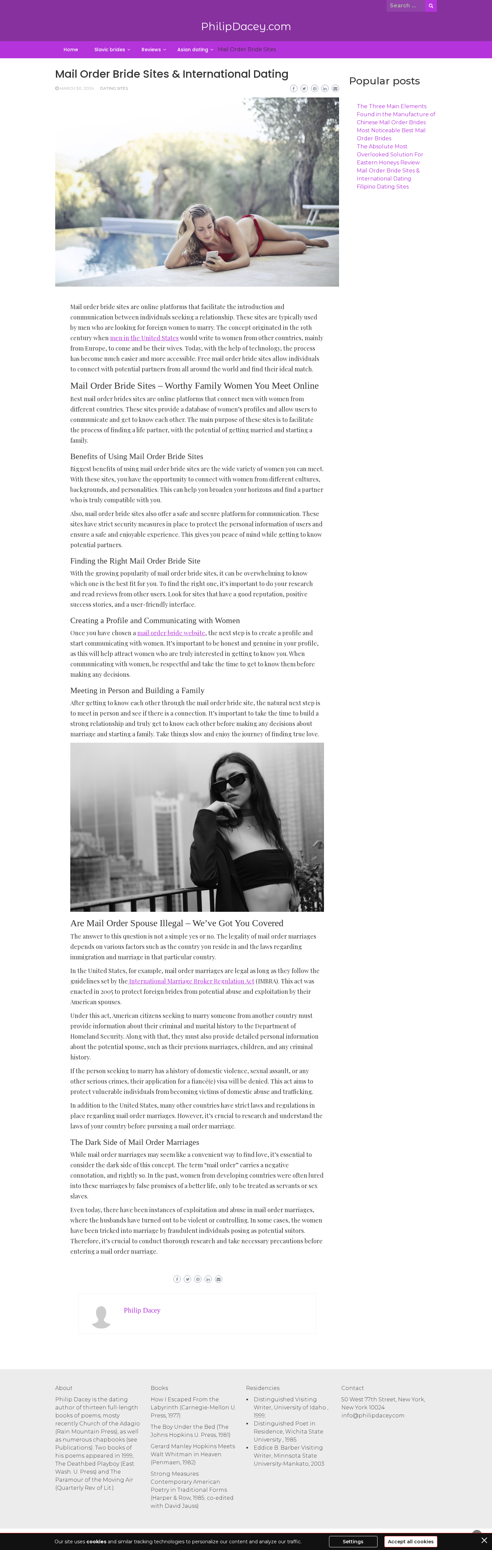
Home (71, 49)
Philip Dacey (142, 1310)
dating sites (114, 88)
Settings (353, 1542)
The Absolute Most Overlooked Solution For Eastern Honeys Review (390, 154)
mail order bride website (171, 633)
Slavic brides (109, 49)
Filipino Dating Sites (383, 186)
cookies (96, 1542)
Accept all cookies (411, 1542)
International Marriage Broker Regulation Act (191, 981)
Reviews (151, 49)
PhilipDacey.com (246, 26)
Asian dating (192, 49)
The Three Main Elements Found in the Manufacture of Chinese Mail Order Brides (396, 114)
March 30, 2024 (77, 88)
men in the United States (144, 338)
